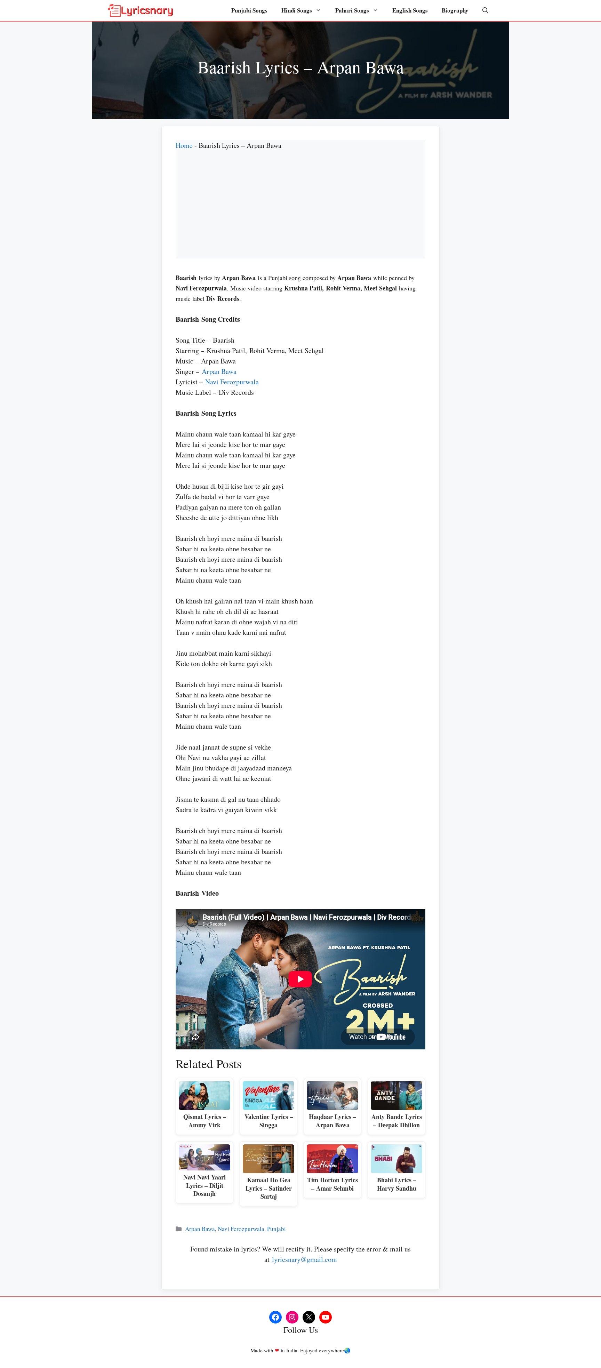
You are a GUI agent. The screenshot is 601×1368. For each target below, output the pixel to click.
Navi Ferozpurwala (232, 381)
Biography (455, 10)
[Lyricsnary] (140, 10)
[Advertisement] (300, 209)
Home (184, 145)
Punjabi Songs (249, 10)
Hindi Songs (296, 10)
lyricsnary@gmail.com (304, 1259)
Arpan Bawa (219, 371)
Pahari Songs (352, 10)
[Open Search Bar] (485, 10)
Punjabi (276, 1229)
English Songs (410, 10)
